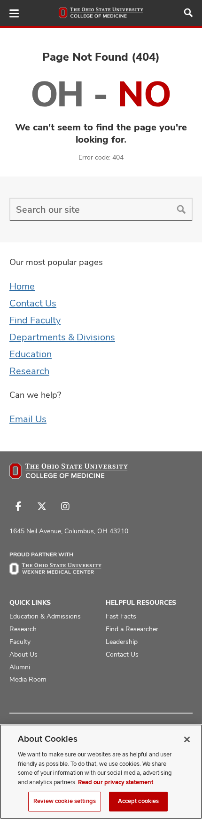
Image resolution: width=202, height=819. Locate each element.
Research (29, 371)
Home (22, 286)
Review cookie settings (64, 801)
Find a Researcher (132, 629)
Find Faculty (35, 320)
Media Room (28, 679)
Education (30, 354)
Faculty (20, 641)
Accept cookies (138, 801)
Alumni (19, 667)
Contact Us (32, 303)
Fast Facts (121, 616)
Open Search (188, 12)
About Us (23, 654)
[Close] (187, 739)
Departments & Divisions (62, 337)
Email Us (28, 419)
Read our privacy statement (115, 782)
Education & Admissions (45, 616)
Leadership (122, 641)
